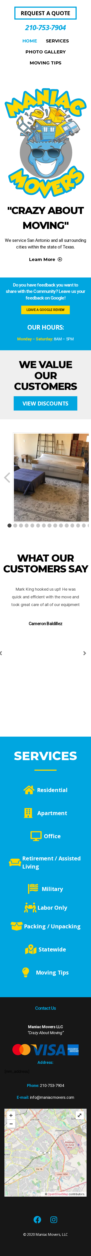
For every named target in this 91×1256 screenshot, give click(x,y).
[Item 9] (55, 526)
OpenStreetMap (58, 1194)
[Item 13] (78, 526)
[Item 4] (27, 526)
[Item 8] (49, 526)
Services (57, 41)
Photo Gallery (45, 52)
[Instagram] (53, 1219)
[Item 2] (15, 526)
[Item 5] (32, 526)
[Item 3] (21, 526)
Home (29, 41)
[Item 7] (44, 526)
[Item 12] (72, 526)
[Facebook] (37, 1219)
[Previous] (7, 478)
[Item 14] (84, 526)
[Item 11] (67, 526)
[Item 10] (61, 526)
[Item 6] (38, 526)
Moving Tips (45, 63)
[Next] (85, 653)
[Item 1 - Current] (9, 526)
